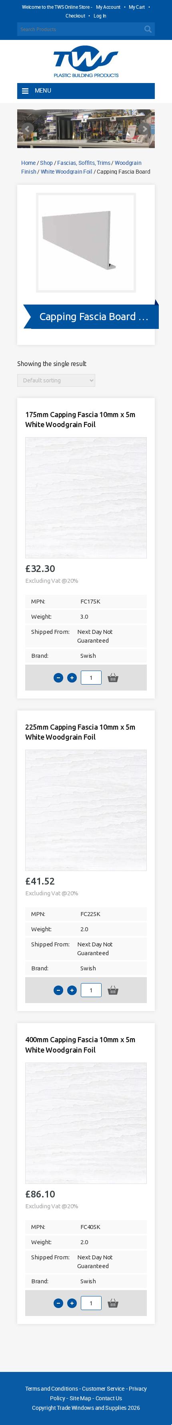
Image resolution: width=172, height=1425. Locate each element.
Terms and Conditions (51, 1388)
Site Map (80, 1398)
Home (28, 162)
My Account (108, 7)
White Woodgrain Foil (66, 171)
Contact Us (109, 1398)
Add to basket (113, 678)
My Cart (137, 7)
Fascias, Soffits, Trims (83, 162)
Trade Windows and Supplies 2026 (98, 1407)
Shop (46, 162)
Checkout (75, 15)
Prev (27, 129)
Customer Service (103, 1388)
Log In (100, 15)
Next (144, 129)
